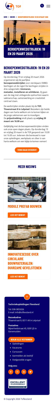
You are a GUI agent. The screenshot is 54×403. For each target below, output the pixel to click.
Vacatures (17, 347)
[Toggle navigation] (48, 6)
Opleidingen (18, 343)
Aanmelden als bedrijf (22, 355)
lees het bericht (17, 215)
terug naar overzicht (27, 150)
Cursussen (17, 351)
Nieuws (12, 17)
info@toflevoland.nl (24, 312)
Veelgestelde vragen (21, 359)
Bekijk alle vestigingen (21, 339)
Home (5, 17)
